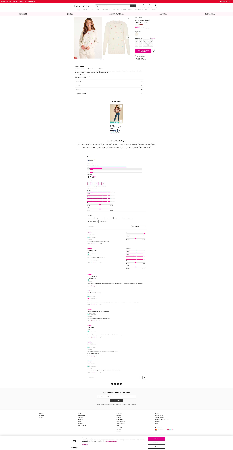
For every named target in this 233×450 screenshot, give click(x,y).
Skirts (105, 147)
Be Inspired (80, 419)
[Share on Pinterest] (121, 384)
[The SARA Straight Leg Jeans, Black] (111, 131)
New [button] (92, 9)
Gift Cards (118, 431)
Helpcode (118, 417)
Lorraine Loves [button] (106, 9)
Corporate (80, 423)
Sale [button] (78, 9)
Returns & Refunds (120, 423)
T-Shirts (136, 147)
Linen (153, 144)
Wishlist (40, 417)
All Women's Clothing (83, 144)
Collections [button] (152, 9)
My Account (41, 415)
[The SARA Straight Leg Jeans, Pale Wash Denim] (115, 131)
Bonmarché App (81, 415)
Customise (155, 442)
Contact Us (118, 415)
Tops (123, 147)
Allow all (156, 438)
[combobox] (112, 5)
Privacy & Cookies (159, 415)
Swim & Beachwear (114, 147)
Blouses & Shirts (96, 144)
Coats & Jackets (106, 144)
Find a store (222, 1)
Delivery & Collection (121, 421)
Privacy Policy (125, 404)
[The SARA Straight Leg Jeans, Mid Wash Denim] (117, 131)
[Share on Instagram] (115, 384)
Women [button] (98, 9)
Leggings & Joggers (144, 144)
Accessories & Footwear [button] (141, 9)
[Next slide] (128, 37)
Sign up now (116, 400)
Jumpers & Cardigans (131, 144)
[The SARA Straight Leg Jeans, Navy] (113, 131)
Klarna (156, 423)
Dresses (115, 144)
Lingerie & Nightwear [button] (127, 9)
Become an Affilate (82, 425)
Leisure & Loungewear (89, 147)
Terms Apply (143, 59)
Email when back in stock (143, 50)
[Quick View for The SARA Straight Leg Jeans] (121, 121)
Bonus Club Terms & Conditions (162, 419)
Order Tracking (119, 419)
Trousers (129, 147)
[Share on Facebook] (112, 384)
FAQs (117, 425)
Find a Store (119, 427)
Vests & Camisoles (145, 147)
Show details (85, 444)
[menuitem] (230, 1)
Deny (156, 446)
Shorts (99, 147)
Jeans (121, 144)
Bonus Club (80, 417)
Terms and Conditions (115, 404)
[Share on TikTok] (118, 384)
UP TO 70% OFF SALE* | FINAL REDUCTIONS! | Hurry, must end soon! (18, 1)
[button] (230, 1)
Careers (79, 421)
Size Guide (153, 38)
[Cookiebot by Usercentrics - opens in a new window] (74, 448)
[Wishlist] (121, 106)
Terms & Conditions (159, 417)
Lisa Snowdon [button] (115, 9)
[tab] (103, 59)
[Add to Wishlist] (153, 51)
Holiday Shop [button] (85, 9)
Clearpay (157, 421)
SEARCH (133, 6)
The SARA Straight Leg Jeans (116, 127)
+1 (119, 130)
